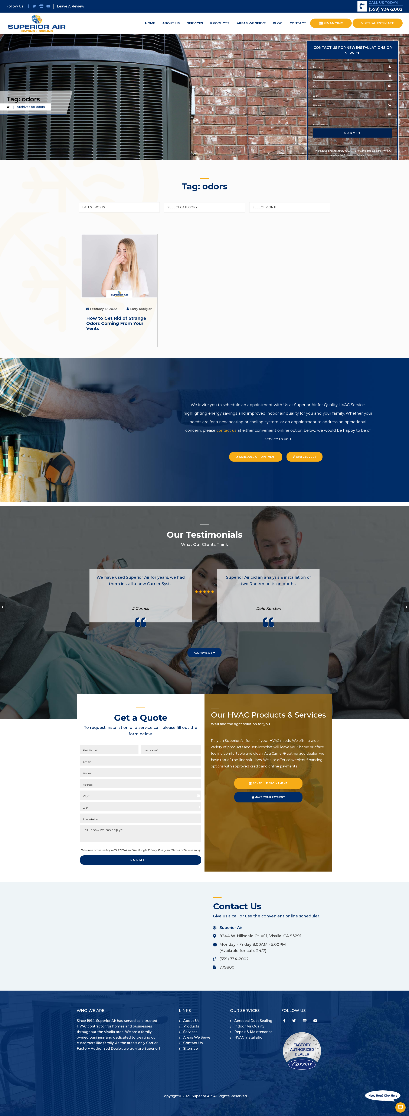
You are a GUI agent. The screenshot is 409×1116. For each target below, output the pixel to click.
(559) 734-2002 (386, 9)
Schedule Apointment (270, 783)
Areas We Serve (196, 1037)
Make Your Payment (269, 797)
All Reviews (203, 652)
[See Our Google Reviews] (41, 6)
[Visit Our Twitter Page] (34, 6)
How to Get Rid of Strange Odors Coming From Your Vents (116, 323)
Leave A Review (70, 6)
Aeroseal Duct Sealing (253, 1021)
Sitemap (190, 1048)
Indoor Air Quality (249, 1026)
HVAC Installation (249, 1037)
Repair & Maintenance (253, 1032)
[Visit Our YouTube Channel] (48, 6)
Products (191, 1026)
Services (190, 1032)
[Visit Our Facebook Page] (28, 6)
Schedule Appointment (257, 456)
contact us (226, 430)
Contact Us (193, 1043)
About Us (191, 1021)
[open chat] (400, 1107)
